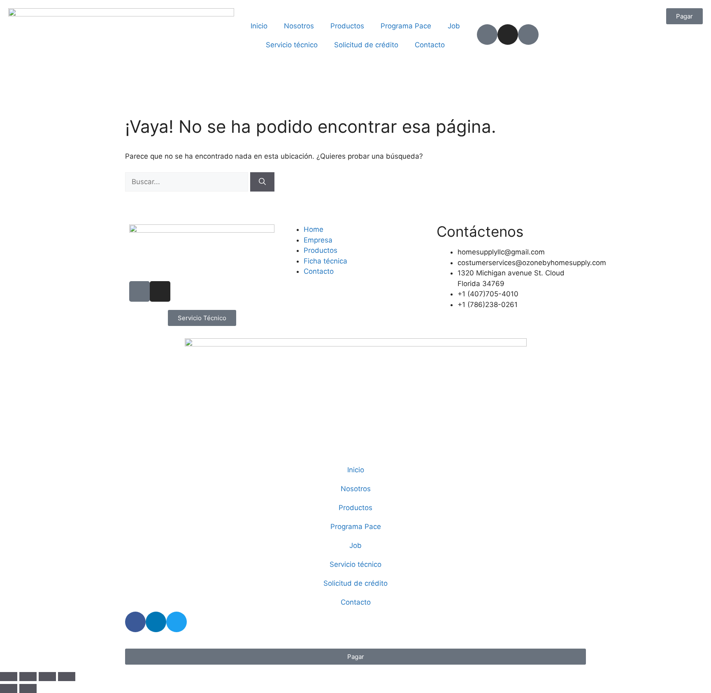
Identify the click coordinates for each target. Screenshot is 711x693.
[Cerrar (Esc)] (66, 676)
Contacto (430, 45)
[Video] (528, 34)
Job (454, 26)
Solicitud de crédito (366, 45)
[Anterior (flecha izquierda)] (8, 688)
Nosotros (299, 26)
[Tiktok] (487, 34)
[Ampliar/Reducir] (8, 676)
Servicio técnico (292, 45)
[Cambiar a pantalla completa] (28, 676)
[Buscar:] (187, 182)
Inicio (259, 26)
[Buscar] (262, 182)
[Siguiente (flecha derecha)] (28, 688)
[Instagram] (507, 34)
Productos (347, 26)
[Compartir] (47, 676)
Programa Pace (406, 26)
